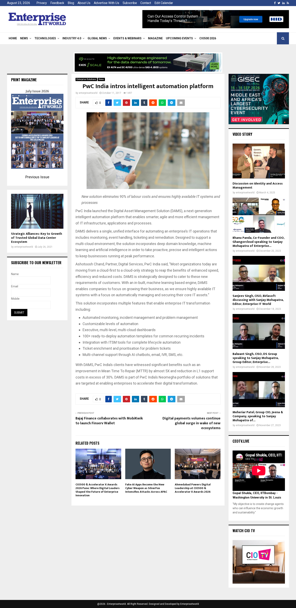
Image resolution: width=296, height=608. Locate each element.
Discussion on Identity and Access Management (258, 185)
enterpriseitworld (88, 93)
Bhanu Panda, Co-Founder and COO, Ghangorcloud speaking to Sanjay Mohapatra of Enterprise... (258, 242)
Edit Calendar (163, 3)
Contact (145, 3)
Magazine (155, 38)
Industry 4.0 (71, 38)
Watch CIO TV (244, 530)
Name (15, 274)
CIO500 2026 (207, 38)
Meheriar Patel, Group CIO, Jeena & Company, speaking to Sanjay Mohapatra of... (258, 416)
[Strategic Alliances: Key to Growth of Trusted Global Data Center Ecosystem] (37, 211)
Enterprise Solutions (86, 79)
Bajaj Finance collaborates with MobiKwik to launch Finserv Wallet (109, 420)
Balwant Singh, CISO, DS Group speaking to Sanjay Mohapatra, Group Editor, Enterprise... (255, 358)
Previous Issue (37, 177)
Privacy (41, 3)
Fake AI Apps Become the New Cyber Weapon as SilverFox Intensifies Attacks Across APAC (146, 488)
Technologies (45, 38)
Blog (71, 3)
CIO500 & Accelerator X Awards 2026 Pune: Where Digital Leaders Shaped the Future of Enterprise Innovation (98, 490)
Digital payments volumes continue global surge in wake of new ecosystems (191, 423)
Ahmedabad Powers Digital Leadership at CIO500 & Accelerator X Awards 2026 (193, 488)
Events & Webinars (127, 38)
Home (13, 38)
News (24, 38)
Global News (97, 38)
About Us (84, 3)
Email (14, 286)
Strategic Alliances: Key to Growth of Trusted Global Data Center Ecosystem (36, 238)
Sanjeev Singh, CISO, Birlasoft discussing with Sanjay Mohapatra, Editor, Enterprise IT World (258, 300)
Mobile (15, 298)
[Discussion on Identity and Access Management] (259, 161)
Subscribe (130, 3)
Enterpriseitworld (189, 604)
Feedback (57, 3)
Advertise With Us (106, 3)
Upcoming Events (179, 38)
